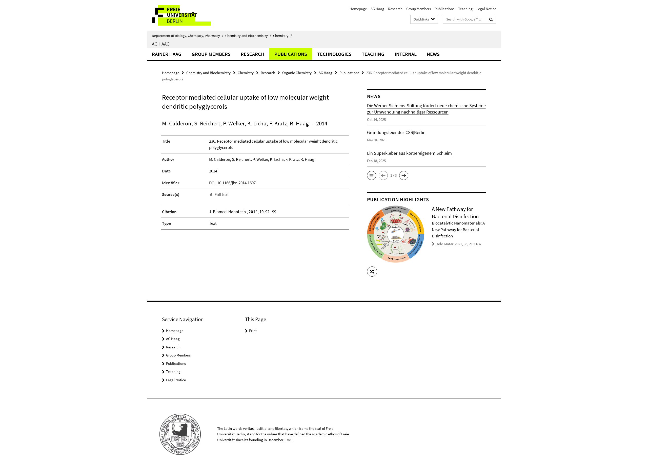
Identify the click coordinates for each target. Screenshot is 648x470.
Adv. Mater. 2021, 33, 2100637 (459, 243)
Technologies (334, 54)
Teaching (465, 8)
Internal (406, 54)
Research (395, 8)
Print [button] (253, 330)
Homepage (358, 8)
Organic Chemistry (297, 72)
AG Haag (377, 8)
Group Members (418, 8)
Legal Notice (486, 8)
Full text (222, 194)
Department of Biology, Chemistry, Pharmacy (187, 35)
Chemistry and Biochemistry (248, 35)
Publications (444, 8)
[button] (371, 175)
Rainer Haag (166, 54)
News (433, 54)
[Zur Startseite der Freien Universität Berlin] (189, 15)
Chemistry (282, 35)
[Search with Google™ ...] (491, 19)
